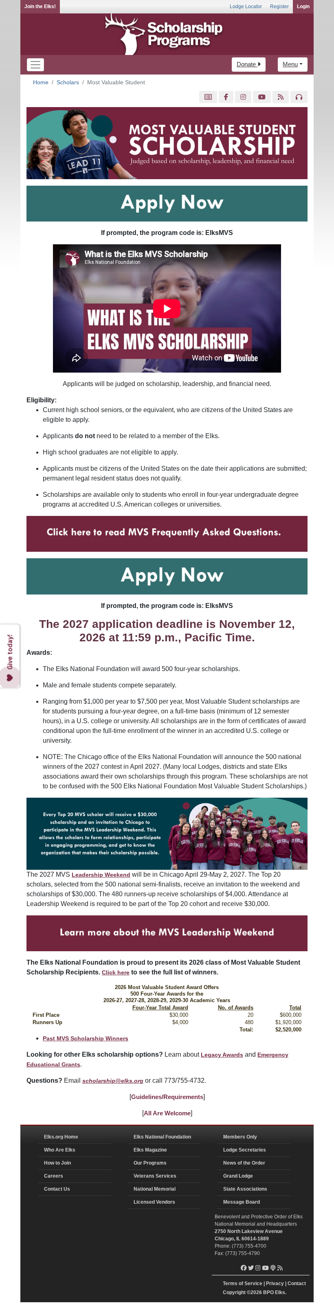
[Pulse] (208, 97)
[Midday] (299, 97)
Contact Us (57, 1189)
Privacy (275, 1283)
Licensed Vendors (154, 1202)
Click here (116, 972)
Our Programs (150, 1163)
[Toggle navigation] (35, 64)
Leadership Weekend (101, 874)
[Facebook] (226, 97)
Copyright (234, 1292)
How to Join (57, 1163)
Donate (247, 64)
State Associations (245, 1189)
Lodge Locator (246, 6)
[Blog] (280, 97)
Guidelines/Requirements (167, 1096)
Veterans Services (155, 1176)
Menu (290, 64)
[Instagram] (243, 97)
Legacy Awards (222, 1054)
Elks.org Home (61, 1137)
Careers (53, 1176)
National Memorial (155, 1189)
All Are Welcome (167, 1113)
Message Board (241, 1202)
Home (40, 82)
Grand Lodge (238, 1176)
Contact (297, 1283)
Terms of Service (242, 1283)
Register (279, 6)
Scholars (68, 82)
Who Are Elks (59, 1150)
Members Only (240, 1137)
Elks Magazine (150, 1150)
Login (303, 6)
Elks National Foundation (162, 1137)
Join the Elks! (40, 6)
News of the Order (244, 1163)
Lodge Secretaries (244, 1150)
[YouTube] (262, 97)
